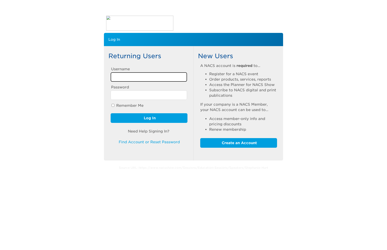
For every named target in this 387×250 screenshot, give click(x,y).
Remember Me (130, 105)
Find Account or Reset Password (149, 142)
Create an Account (239, 143)
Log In (149, 118)
